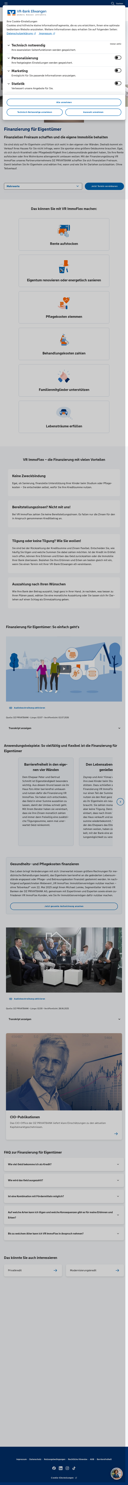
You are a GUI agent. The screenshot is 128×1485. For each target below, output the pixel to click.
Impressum (45, 33)
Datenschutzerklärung (20, 33)
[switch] (118, 58)
